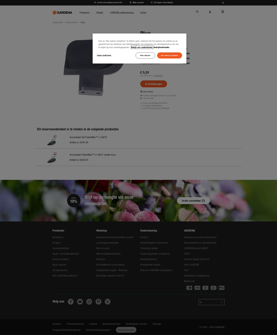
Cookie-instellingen (104, 55)
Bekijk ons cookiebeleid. (142, 47)
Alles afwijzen (145, 55)
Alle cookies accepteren (169, 55)
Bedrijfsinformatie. (162, 47)
